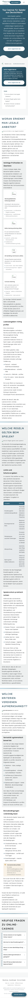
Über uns (7, 983)
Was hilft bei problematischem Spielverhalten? (12, 963)
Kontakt (12, 983)
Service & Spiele (21, 980)
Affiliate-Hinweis (19, 983)
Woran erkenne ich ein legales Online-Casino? (12, 936)
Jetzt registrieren (13, 49)
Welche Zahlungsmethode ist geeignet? (12, 956)
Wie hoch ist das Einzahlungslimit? (13, 942)
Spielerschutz (11, 985)
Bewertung (5, 980)
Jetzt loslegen (14, 2)
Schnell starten (18, 994)
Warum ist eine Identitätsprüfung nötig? (13, 948)
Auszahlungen (12, 980)
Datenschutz (17, 985)
